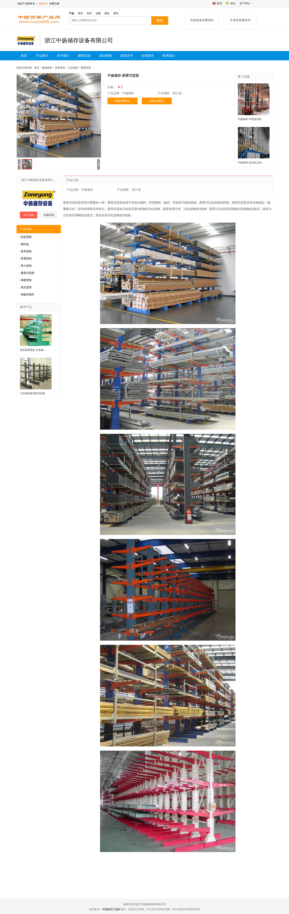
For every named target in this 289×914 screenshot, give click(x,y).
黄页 (115, 13)
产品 (71, 13)
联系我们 (168, 55)
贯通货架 (26, 258)
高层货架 (26, 287)
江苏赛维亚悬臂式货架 (32, 393)
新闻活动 (84, 55)
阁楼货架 (26, 280)
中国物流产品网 (111, 909)
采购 (98, 13)
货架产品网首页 (26, 3)
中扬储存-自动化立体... (250, 162)
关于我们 (63, 55)
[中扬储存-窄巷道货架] (254, 99)
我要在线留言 (156, 100)
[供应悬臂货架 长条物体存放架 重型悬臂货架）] (36, 330)
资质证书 (126, 55)
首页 (24, 55)
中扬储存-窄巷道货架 (249, 119)
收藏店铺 (49, 215)
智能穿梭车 (27, 294)
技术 (89, 13)
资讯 (80, 13)
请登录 (42, 3)
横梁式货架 (27, 272)
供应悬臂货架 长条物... (32, 350)
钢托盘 (25, 244)
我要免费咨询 (122, 100)
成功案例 (105, 55)
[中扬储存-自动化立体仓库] (254, 143)
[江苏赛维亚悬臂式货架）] (36, 373)
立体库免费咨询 (240, 20)
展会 (107, 13)
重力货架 (26, 265)
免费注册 (54, 3)
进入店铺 (28, 215)
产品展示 (42, 55)
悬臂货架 (26, 251)
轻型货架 (26, 236)
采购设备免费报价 (202, 20)
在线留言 (147, 55)
